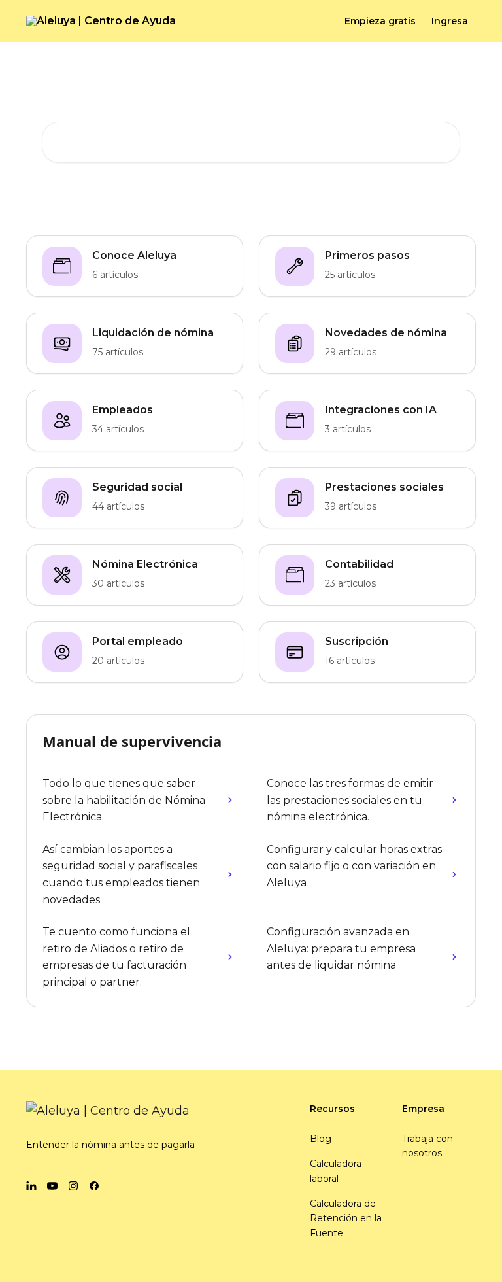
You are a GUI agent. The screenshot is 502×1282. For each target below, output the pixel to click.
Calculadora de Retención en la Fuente (346, 1218)
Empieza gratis (380, 21)
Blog (320, 1139)
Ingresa (449, 21)
